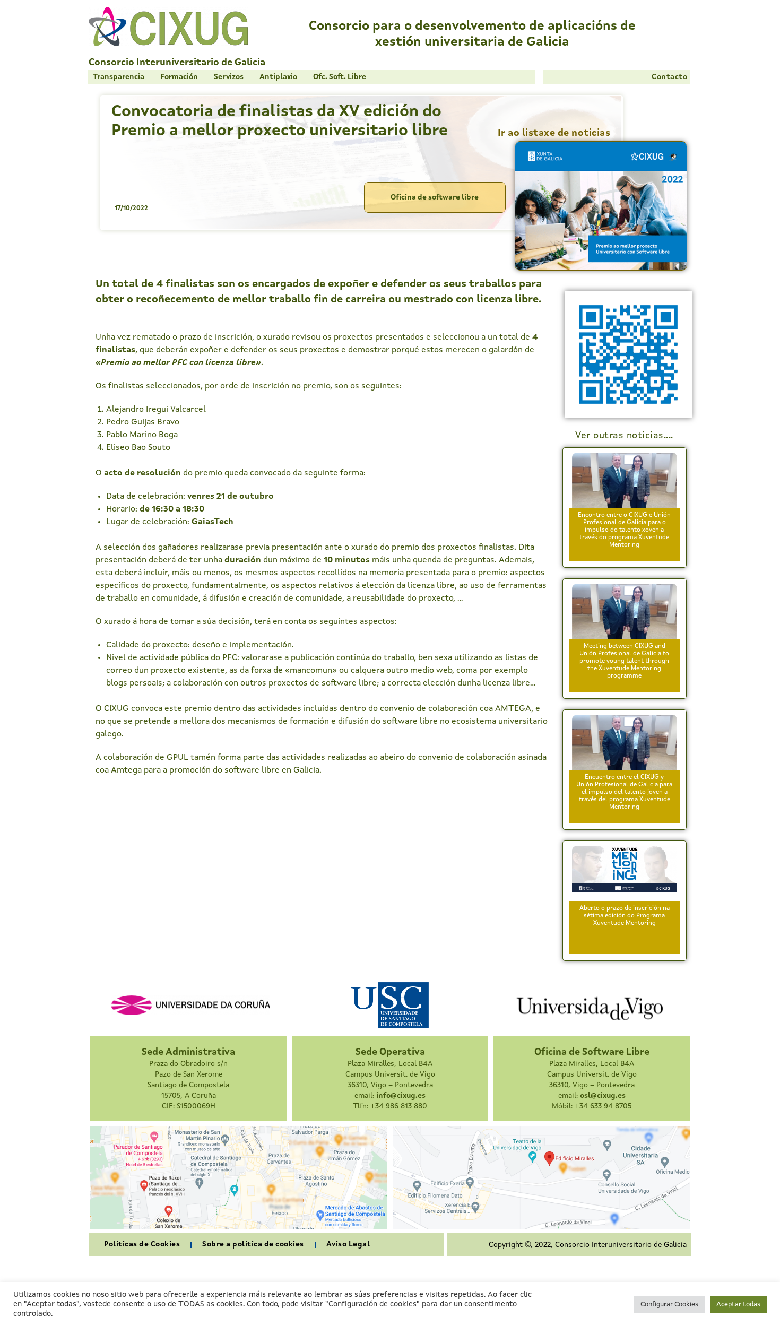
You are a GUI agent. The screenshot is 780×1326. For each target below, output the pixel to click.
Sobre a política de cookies (253, 1244)
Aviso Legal (348, 1244)
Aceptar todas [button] (738, 1304)
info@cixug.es (401, 1095)
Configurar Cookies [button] (669, 1304)
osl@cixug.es (603, 1095)
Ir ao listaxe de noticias (554, 133)
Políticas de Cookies (142, 1244)
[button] (119, 77)
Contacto (669, 77)
